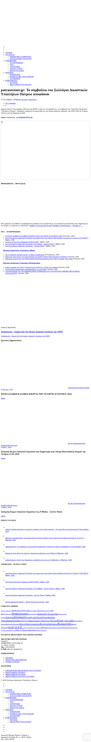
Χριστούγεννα (28, 630)
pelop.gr (31, 611)
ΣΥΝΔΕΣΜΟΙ (15, 79)
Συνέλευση (8, 630)
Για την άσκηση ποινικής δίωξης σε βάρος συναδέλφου (24, 255)
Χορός (20, 630)
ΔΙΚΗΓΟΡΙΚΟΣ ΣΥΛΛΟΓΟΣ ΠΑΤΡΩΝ (19, 676)
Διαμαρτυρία (12, 620)
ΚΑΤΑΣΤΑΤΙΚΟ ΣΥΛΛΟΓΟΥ (21, 59)
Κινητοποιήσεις (49, 623)
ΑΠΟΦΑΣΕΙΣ (15, 67)
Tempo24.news (45, 611)
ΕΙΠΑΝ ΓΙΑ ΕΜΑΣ (17, 71)
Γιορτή (46, 617)
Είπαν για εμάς (22, 99)
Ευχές (23, 624)
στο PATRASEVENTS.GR (24, 117)
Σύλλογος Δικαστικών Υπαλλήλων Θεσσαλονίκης (21, 263)
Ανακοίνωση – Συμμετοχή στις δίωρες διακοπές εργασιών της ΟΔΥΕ (25, 336)
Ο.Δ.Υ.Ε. (17, 627)
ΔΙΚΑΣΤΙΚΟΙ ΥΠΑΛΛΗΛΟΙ (20, 85)
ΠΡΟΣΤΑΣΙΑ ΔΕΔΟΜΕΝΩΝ (16, 660)
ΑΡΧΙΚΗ (8, 53)
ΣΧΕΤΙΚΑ (9, 658)
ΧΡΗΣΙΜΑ (9, 73)
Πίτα (43, 627)
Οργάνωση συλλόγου (35, 628)
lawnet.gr (9, 611)
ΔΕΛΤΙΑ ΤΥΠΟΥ (16, 69)
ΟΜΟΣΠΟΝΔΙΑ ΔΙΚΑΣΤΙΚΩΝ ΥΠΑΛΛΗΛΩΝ (23, 670)
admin (3, 398)
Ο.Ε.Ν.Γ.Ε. (26, 628)
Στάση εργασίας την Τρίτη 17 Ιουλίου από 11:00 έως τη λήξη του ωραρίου (31, 267)
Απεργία (10, 617)
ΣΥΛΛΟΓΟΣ (10, 55)
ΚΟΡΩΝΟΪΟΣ (15, 75)
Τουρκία (14, 630)
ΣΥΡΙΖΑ (72, 627)
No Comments (10, 103)
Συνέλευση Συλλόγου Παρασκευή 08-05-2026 (21, 242)
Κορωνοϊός (65, 624)
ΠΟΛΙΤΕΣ (13, 83)
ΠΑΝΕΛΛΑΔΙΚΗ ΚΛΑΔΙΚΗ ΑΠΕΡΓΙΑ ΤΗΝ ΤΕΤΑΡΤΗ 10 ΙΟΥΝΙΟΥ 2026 (33, 236)
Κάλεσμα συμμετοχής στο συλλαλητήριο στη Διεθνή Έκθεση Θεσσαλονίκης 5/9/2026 (35, 257)
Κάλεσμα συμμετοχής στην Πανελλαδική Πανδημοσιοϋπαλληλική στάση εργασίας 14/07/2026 (39, 259)
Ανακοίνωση (20, 613)
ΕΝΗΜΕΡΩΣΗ (10, 61)
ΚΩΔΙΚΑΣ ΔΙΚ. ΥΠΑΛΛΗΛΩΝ (22, 77)
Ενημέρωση (32, 99)
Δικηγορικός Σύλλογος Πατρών (43, 620)
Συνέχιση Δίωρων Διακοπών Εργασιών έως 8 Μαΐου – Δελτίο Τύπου (29, 244)
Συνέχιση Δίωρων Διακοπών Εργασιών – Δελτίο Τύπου (24, 246)
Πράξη (47, 628)
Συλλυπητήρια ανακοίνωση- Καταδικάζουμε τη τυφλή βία (25, 269)
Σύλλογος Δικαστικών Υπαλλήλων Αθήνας (19, 250)
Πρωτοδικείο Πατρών (55, 628)
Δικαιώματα (24, 621)
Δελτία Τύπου (73, 443)
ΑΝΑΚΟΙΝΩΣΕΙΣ (16, 63)
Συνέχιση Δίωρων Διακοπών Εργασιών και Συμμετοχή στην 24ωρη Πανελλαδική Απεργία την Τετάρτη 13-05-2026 (46, 238)
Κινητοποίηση (33, 624)
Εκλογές (9, 624)
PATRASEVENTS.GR (20, 611)
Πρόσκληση (66, 628)
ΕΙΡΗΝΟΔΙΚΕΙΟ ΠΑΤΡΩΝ (15, 674)
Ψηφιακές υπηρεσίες (40, 630)
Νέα (87, 388)
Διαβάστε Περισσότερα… (56, 226)
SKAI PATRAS (37, 611)
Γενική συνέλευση (34, 617)
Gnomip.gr (4, 611)
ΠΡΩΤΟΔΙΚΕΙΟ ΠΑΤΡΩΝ (15, 672)
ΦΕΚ (17, 630)
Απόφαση (19, 617)
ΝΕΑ (12, 65)
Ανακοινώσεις (73, 388)
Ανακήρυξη (8, 614)
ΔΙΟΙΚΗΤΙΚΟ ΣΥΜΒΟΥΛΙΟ (20, 57)
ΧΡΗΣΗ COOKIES (12, 662)
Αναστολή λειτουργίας (47, 614)
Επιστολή (16, 624)
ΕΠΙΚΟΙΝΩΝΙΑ (11, 81)
